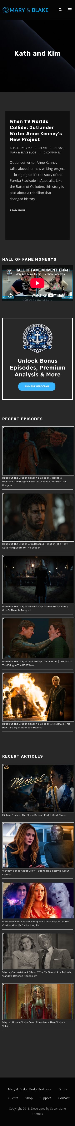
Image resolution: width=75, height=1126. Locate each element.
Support (45, 1098)
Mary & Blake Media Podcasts (30, 1089)
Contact (64, 1098)
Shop (29, 1098)
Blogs (59, 148)
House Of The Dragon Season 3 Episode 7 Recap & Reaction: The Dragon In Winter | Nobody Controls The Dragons (34, 481)
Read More (18, 210)
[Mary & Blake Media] (26, 10)
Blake (44, 148)
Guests (13, 1098)
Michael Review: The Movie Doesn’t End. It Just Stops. (34, 815)
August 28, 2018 (21, 148)
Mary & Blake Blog (23, 152)
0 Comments (52, 152)
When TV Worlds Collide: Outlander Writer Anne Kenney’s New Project (36, 130)
